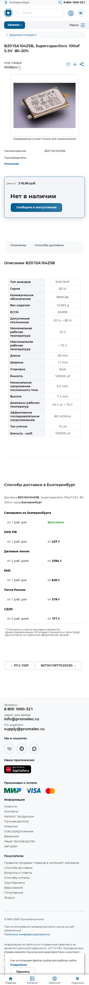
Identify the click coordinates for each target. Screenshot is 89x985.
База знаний (13, 887)
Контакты (11, 811)
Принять (23, 972)
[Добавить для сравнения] (75, 64)
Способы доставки (49, 245)
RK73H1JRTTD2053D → (58, 665)
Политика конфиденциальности (27, 934)
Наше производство (19, 841)
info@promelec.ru (21, 719)
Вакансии (11, 836)
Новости (10, 806)
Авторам (10, 846)
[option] (44, 105)
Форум (9, 897)
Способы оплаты (16, 877)
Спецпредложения (18, 831)
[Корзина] (81, 13)
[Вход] (71, 13)
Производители (16, 821)
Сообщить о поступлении (36, 207)
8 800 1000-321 (18, 709)
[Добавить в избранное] (68, 64)
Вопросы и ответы (18, 873)
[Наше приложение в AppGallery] (17, 770)
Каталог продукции (19, 816)
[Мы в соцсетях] (9, 749)
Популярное (13, 892)
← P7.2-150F (19, 665)
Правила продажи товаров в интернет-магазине (41, 863)
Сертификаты (14, 882)
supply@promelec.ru (24, 729)
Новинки (11, 826)
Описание (11, 164)
